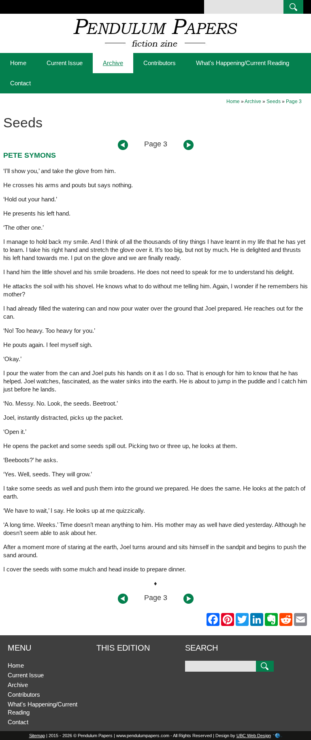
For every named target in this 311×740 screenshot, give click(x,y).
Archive (113, 62)
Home (18, 62)
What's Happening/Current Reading (242, 62)
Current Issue (65, 62)
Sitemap (37, 735)
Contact (20, 83)
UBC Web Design (253, 735)
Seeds (273, 101)
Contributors (159, 62)
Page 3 (294, 101)
